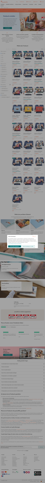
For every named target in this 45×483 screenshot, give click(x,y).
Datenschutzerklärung (17, 243)
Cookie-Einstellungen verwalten (28, 246)
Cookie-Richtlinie (11, 243)
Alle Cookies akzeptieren (14, 246)
